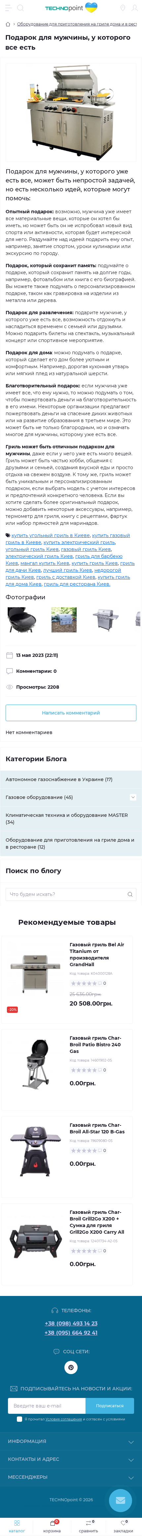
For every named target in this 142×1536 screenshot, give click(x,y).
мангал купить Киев (44, 563)
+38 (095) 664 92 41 (71, 1333)
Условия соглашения (64, 1419)
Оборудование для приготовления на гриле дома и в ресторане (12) (70, 843)
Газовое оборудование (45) (39, 797)
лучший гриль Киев (67, 570)
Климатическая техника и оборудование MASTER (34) (67, 818)
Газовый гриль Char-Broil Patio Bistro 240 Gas (95, 1044)
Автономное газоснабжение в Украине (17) (59, 779)
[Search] (20, 8)
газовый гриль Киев (86, 549)
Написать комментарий (71, 713)
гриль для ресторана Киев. (77, 584)
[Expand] (133, 797)
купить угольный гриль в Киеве (51, 535)
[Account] (134, 8)
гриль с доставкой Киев (65, 577)
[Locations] (123, 8)
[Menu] (8, 8)
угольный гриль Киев (32, 549)
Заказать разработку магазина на (71, 1505)
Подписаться (110, 1405)
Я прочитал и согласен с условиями (75, 1419)
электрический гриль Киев (39, 556)
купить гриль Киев (95, 563)
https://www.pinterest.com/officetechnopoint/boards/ (71, 1367)
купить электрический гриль (79, 542)
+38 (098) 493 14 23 (71, 1323)
